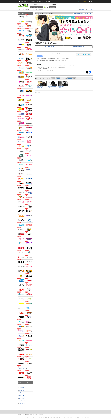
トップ (33, 7)
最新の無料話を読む (78, 46)
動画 (22, 1)
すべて (20, 384)
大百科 (37, 1)
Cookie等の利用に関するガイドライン (59, 417)
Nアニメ (43, 1)
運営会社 (28, 417)
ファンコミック (22, 403)
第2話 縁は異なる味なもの (52, 87)
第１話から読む (49, 46)
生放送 (28, 1)
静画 (25, 1)
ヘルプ (38, 417)
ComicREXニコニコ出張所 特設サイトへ (83, 13)
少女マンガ (21, 392)
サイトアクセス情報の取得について (75, 417)
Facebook (90, 72)
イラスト (40, 7)
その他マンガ (22, 400)
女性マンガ (21, 395)
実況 (40, 1)
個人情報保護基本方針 (45, 417)
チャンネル (32, 1)
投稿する (82, 9)
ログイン (77, 1)
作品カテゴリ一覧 (23, 382)
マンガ (46, 7)
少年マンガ (21, 387)
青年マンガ (21, 390)
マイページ (89, 9)
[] (64, 53)
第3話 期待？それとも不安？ (62, 87)
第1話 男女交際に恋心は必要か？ (41, 87)
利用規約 (33, 417)
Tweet (87, 72)
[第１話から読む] (63, 40)
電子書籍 (53, 7)
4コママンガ (21, 398)
